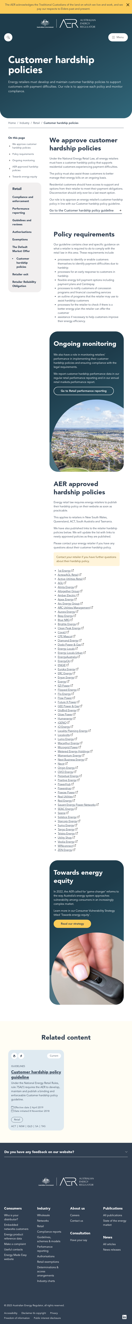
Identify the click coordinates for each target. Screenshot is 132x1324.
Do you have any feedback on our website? (39, 1152)
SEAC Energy (66, 809)
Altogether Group (68, 591)
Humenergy (65, 718)
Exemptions (20, 239)
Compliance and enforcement (22, 199)
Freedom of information (17, 1318)
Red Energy (65, 800)
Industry (24, 123)
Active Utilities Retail (70, 579)
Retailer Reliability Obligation (24, 284)
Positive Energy (67, 780)
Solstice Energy (67, 817)
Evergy (62, 681)
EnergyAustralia (67, 657)
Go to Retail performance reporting (84, 391)
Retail (36, 123)
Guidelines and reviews (21, 222)
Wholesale (43, 1215)
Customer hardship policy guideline (36, 1074)
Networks (43, 1221)
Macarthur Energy (68, 743)
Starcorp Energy (67, 821)
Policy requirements (23, 154)
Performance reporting (20, 210)
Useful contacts (13, 1249)
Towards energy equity (24, 176)
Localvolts (64, 735)
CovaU (62, 632)
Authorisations (21, 232)
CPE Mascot (65, 636)
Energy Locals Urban (70, 653)
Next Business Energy (71, 759)
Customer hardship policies (22, 262)
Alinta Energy (66, 587)
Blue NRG (64, 620)
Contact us (76, 1221)
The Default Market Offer (21, 249)
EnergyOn (64, 661)
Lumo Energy (66, 739)
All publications (112, 1215)
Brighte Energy (67, 624)
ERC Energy (65, 673)
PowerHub (64, 784)
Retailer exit (20, 274)
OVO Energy (65, 772)
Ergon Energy (66, 677)
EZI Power (64, 685)
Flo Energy (64, 694)
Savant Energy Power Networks (77, 805)
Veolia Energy (66, 842)
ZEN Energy (65, 850)
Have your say (78, 1240)
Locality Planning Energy (73, 731)
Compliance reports (49, 1231)
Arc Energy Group (69, 603)
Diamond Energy (68, 640)
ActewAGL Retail (68, 575)
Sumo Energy (66, 825)
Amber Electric (67, 595)
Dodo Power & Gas (69, 644)
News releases (112, 1249)
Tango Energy (66, 829)
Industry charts (46, 1281)
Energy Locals (66, 649)
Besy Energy (65, 616)
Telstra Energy (66, 833)
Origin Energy (66, 768)
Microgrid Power (68, 747)
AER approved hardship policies (25, 168)
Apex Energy (66, 599)
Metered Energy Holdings (73, 751)
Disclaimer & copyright (33, 1313)
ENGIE (62, 665)
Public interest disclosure (47, 1318)
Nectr (61, 764)
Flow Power (65, 698)
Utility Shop (65, 837)
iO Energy (64, 727)
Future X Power (67, 702)
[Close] (128, 5)
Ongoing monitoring (23, 160)
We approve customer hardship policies (24, 146)
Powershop (64, 788)
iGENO (62, 722)
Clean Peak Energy (69, 628)
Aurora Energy (66, 612)
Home (12, 123)
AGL (60, 583)
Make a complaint (15, 1244)
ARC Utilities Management (74, 607)
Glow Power (65, 714)
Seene (61, 813)
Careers (74, 1215)
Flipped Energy (67, 690)
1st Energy (64, 571)
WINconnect (65, 846)
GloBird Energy (67, 710)
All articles (109, 1244)
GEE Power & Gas (68, 706)
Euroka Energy (66, 669)
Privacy (54, 1313)
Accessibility (10, 1313)
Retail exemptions (48, 1262)
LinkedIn (124, 1317)
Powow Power (66, 792)
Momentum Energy (69, 755)
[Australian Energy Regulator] (66, 23)
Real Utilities (65, 796)
